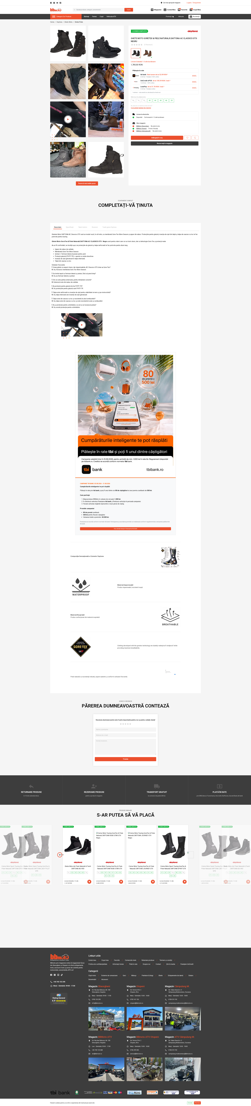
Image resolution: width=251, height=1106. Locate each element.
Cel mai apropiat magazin (171, 3)
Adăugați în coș (157, 138)
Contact (158, 1027)
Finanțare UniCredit (186, 1027)
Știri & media (170, 1027)
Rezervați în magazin (164, 143)
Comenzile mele (130, 1024)
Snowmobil (92, 1043)
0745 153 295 (96, 1063)
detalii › (194, 75)
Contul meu (92, 1024)
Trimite (125, 822)
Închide (190, 1103)
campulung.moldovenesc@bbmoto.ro (180, 1066)
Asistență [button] (196, 16)
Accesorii (104, 1043)
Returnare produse (148, 1024)
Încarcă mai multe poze (87, 183)
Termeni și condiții (166, 1024)
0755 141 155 (134, 1063)
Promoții (169, 16)
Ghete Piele (79, 22)
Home (52, 22)
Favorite (117, 1024)
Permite (197, 1103)
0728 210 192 (172, 1063)
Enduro (191, 1039)
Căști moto (92, 1039)
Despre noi (146, 1027)
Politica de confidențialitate (97, 1027)
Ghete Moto (68, 22)
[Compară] (195, 138)
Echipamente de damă (175, 1039)
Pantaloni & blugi (147, 1039)
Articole (181, 16)
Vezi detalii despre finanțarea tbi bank (125, 592)
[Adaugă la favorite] (187, 138)
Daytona (59, 22)
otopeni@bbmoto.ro (136, 1066)
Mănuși (133, 1039)
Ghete (161, 1039)
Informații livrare (118, 1027)
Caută (129, 9)
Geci (124, 1039)
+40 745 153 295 (59, 1045)
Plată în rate (133, 1027)
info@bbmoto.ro (97, 1066)
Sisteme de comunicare (109, 1039)
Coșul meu (105, 1024)
